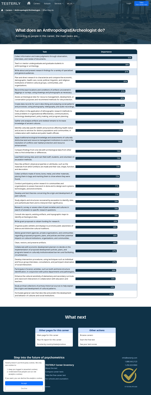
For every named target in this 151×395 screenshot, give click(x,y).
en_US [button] (70, 3)
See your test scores (88, 344)
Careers (9, 10)
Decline (24, 388)
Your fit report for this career (49, 339)
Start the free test (87, 339)
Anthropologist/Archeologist (27, 10)
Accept (24, 383)
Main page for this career (47, 335)
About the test (51, 368)
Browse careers (86, 335)
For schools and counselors (56, 379)
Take (141, 3)
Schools (47, 3)
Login (129, 3)
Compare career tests (54, 372)
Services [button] (58, 3)
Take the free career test (55, 375)
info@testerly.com (129, 358)
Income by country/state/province (51, 344)
